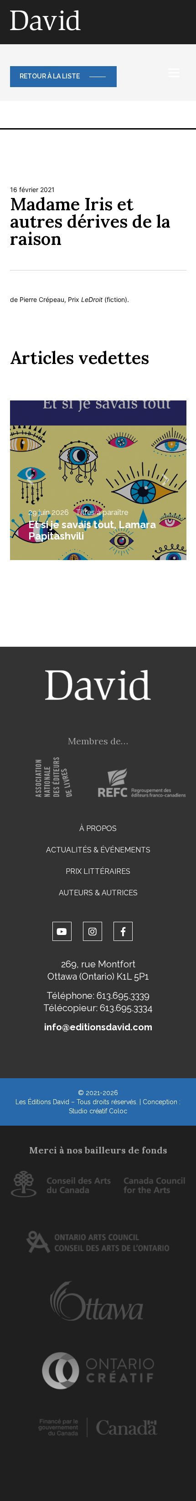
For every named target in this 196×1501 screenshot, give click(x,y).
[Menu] (173, 72)
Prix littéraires (98, 871)
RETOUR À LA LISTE (50, 76)
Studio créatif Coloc (98, 1111)
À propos (98, 828)
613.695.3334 (126, 1007)
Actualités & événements (98, 850)
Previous (30, 480)
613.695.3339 (123, 995)
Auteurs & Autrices (98, 892)
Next (166, 480)
